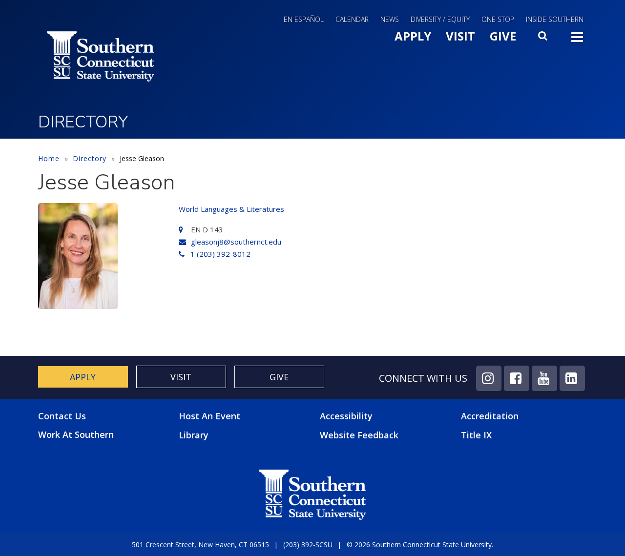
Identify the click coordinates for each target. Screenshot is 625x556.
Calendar (352, 19)
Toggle (577, 40)
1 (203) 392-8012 (220, 254)
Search (543, 38)
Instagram (488, 378)
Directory (89, 158)
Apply (413, 36)
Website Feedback (359, 435)
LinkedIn (572, 378)
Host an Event (209, 416)
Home (49, 158)
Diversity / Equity (440, 19)
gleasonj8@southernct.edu (236, 242)
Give (503, 36)
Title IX (476, 435)
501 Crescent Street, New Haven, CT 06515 (200, 544)
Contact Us (62, 416)
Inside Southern (554, 19)
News (389, 19)
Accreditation (490, 416)
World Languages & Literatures (231, 209)
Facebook (516, 378)
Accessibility (346, 416)
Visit (460, 36)
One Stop (497, 19)
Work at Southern (76, 434)
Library (193, 435)
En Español (304, 19)
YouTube (544, 378)
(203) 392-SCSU (308, 544)
